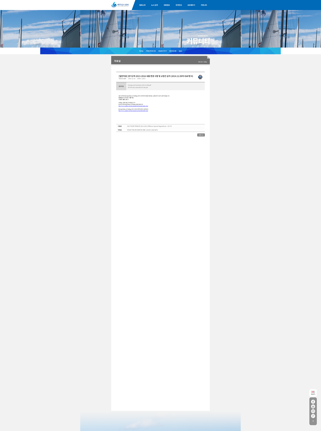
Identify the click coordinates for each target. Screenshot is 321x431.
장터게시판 (172, 51)
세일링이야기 (162, 51)
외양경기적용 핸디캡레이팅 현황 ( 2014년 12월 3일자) (142, 130)
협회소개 (142, 5)
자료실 (141, 51)
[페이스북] (313, 402)
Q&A (180, 51)
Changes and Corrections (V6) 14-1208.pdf (139, 85)
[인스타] (313, 411)
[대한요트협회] (119, 5)
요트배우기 (191, 5)
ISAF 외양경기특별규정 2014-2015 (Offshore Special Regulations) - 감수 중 (149, 126)
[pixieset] (313, 416)
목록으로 (201, 135)
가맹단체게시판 (151, 51)
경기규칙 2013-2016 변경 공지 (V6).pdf (138, 87)
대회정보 (167, 5)
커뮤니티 (204, 5)
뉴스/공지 (154, 5)
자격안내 (179, 5)
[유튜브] (313, 406)
